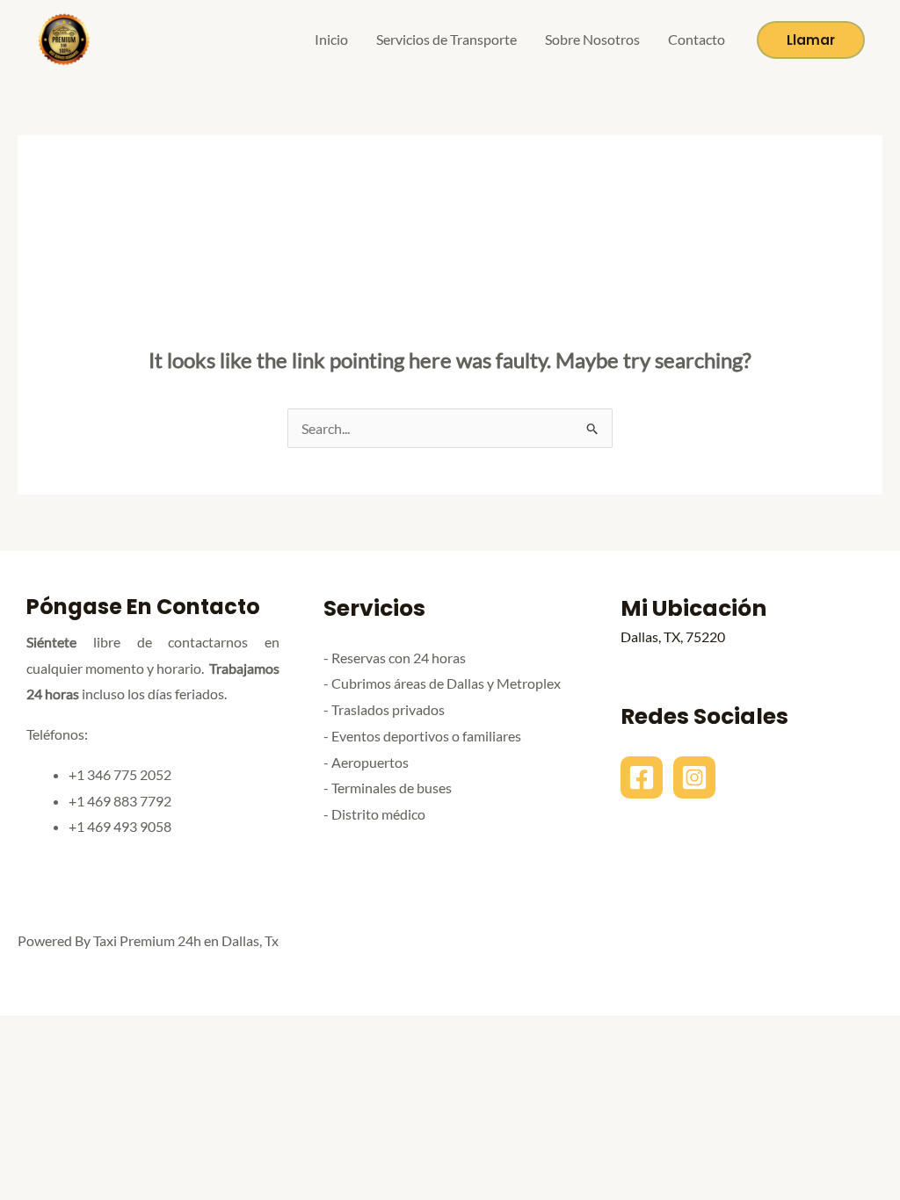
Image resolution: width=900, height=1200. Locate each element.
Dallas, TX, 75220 (673, 636)
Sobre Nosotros (592, 39)
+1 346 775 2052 (120, 774)
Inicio (331, 39)
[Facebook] (642, 777)
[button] (811, 40)
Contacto (696, 39)
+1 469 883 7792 (120, 800)
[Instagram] (694, 777)
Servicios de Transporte (446, 39)
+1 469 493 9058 (120, 826)
